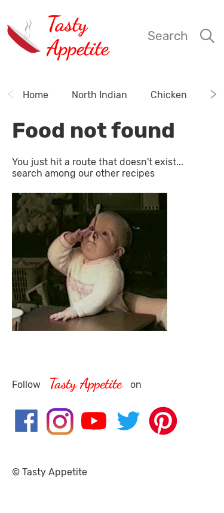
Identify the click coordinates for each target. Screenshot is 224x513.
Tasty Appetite (78, 35)
